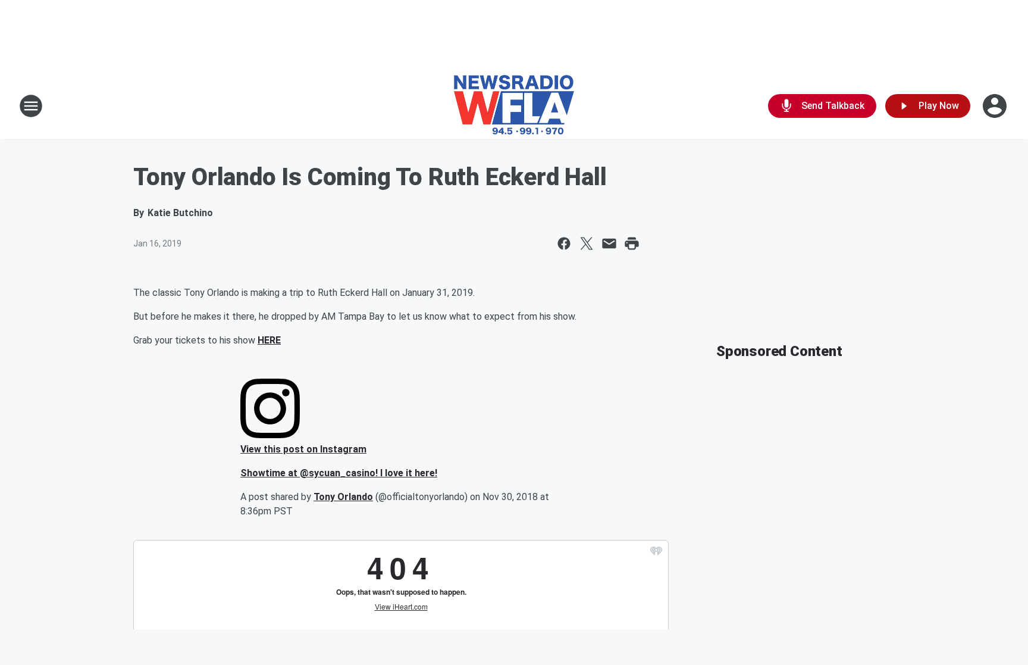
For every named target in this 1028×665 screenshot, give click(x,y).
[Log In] (996, 106)
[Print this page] (631, 243)
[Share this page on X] (586, 243)
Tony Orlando (343, 496)
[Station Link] (514, 106)
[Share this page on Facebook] (564, 243)
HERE (269, 340)
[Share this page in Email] (609, 243)
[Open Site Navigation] (31, 106)
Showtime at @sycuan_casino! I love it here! (338, 473)
